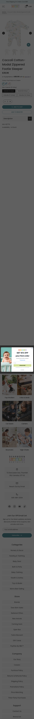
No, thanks (22, 369)
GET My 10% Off (22, 365)
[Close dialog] (32, 348)
